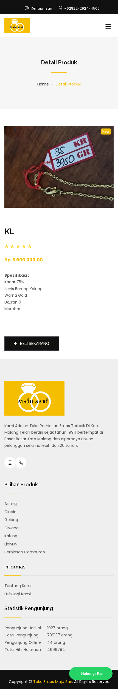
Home (43, 84)
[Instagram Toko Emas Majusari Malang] (9, 462)
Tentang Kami (18, 585)
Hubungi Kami (17, 594)
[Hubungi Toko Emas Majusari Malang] (20, 462)
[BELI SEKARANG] (31, 336)
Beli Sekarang (34, 343)
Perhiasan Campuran (24, 552)
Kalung (10, 536)
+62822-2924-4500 (81, 8)
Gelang (11, 519)
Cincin (10, 511)
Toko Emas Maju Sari (52, 681)
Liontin (10, 544)
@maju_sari (41, 8)
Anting (10, 503)
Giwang (11, 528)
